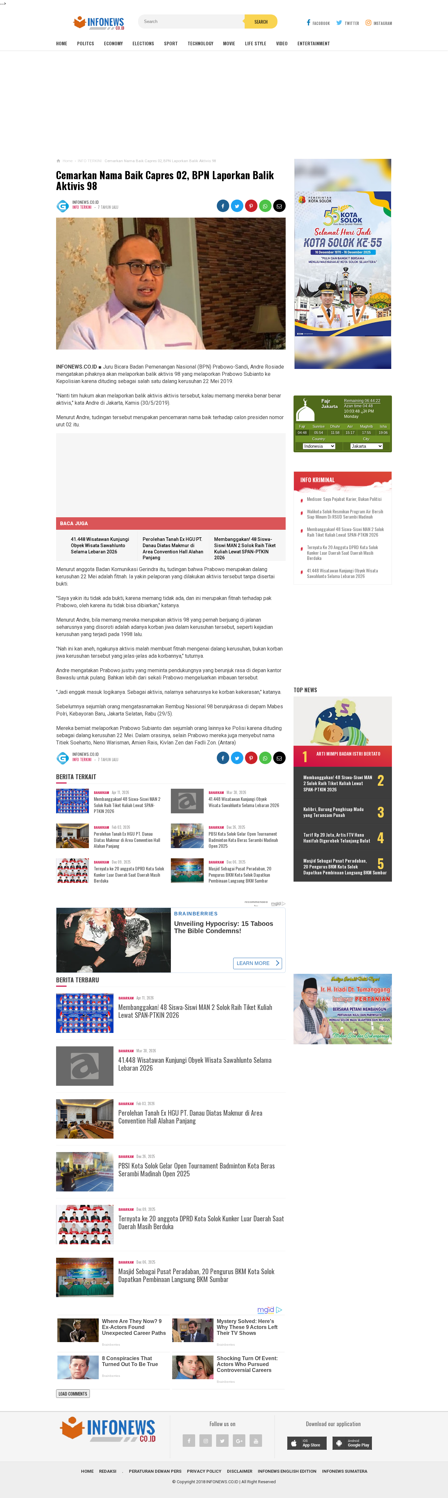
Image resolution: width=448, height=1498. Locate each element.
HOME (87, 1471)
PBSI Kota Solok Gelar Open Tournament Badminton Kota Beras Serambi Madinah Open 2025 (243, 840)
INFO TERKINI (82, 207)
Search (261, 21)
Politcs (85, 43)
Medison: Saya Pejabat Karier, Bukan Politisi (344, 499)
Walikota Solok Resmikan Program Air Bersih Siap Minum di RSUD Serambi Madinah (345, 514)
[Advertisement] (224, 105)
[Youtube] (256, 1440)
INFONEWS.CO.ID (222, 1481)
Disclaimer (239, 1471)
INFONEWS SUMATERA (344, 1471)
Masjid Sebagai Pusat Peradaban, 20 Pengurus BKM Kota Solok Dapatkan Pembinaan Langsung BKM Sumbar (240, 875)
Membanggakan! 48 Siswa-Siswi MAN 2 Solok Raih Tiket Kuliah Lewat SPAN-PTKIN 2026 (127, 805)
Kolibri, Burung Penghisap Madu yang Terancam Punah (333, 812)
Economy (113, 43)
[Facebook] (189, 1440)
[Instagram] (205, 1440)
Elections (143, 43)
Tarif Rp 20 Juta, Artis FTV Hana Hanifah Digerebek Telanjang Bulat (336, 838)
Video (282, 43)
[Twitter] (222, 1440)
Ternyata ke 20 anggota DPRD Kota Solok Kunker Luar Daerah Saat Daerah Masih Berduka (129, 875)
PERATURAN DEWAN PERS (155, 1471)
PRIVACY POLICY (204, 1471)
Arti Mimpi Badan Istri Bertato (348, 753)
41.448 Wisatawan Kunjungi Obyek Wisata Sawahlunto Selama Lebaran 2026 (100, 545)
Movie (229, 43)
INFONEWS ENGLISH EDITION (287, 1471)
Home (61, 43)
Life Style (255, 43)
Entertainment (313, 43)
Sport (171, 43)
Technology (200, 43)
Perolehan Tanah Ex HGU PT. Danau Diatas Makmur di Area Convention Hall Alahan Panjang (127, 840)
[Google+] (239, 1440)
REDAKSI (107, 1471)
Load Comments (73, 1393)
